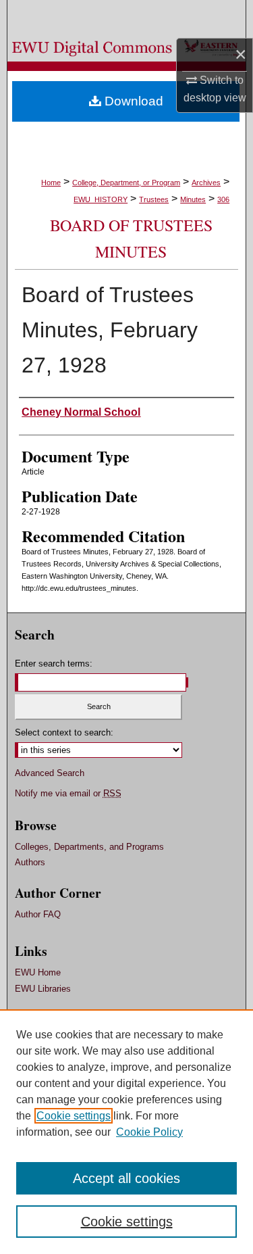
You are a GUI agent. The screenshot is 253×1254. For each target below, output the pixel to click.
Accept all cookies (126, 1178)
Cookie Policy (149, 1132)
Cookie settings (73, 1116)
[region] (126, 1131)
